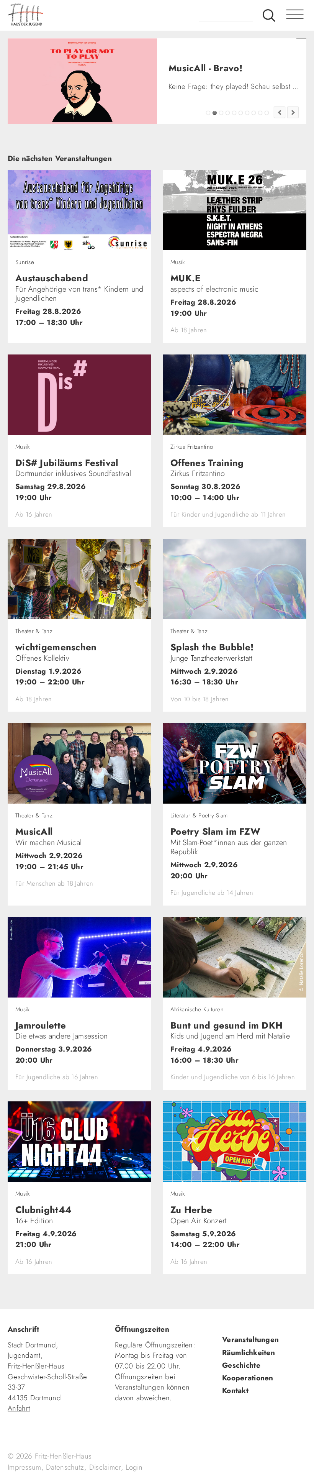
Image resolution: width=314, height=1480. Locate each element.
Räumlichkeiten (248, 1371)
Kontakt (235, 1409)
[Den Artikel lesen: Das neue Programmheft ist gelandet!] (82, 81)
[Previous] (279, 130)
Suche (269, 15)
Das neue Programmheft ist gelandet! (221, 131)
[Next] (293, 130)
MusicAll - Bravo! (214, 131)
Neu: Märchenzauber (260, 131)
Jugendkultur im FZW (266, 131)
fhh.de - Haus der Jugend (55, 15)
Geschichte (241, 1383)
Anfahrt (19, 1426)
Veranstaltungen (250, 1358)
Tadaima (208, 131)
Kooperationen (247, 1396)
